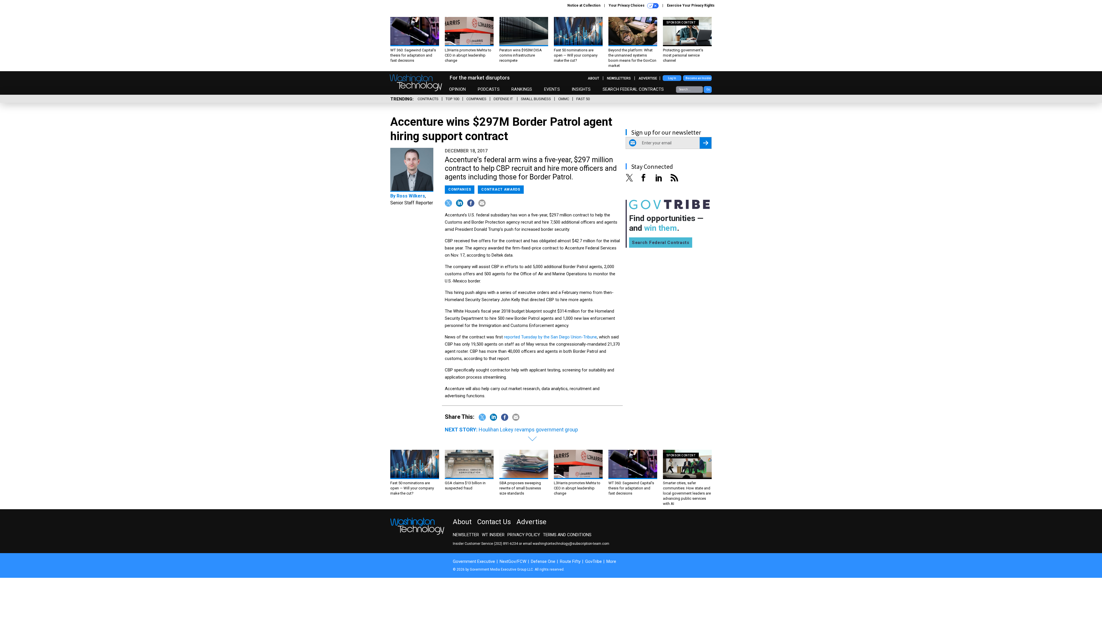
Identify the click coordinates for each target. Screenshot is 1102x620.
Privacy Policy (523, 534)
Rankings (521, 89)
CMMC (563, 99)
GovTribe (593, 561)
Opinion (457, 89)
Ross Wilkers (411, 196)
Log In (672, 78)
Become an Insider (698, 78)
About (593, 78)
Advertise (648, 78)
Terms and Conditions (567, 534)
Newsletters (619, 78)
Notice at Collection (583, 5)
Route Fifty (570, 561)
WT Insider (493, 534)
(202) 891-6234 (506, 544)
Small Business (536, 99)
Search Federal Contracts (633, 89)
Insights (581, 89)
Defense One (543, 561)
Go (708, 89)
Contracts (428, 99)
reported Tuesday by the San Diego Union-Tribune (550, 337)
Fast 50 (583, 99)
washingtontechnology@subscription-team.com (571, 544)
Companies (476, 99)
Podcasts (489, 89)
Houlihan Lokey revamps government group (528, 430)
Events (552, 89)
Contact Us (494, 522)
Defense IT (504, 99)
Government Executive (474, 561)
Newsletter (466, 534)
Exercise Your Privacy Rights (691, 5)
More (611, 561)
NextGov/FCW (513, 561)
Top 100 (452, 99)
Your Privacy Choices (627, 5)
